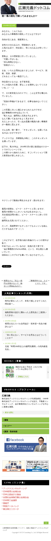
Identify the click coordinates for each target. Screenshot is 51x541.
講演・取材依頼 (10, 432)
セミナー (8, 426)
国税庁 (6, 503)
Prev (3, 372)
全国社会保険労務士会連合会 (16, 497)
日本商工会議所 (10, 500)
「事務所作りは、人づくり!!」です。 (38, 282)
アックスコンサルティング (15, 488)
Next (48, 372)
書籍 (6, 420)
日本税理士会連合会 (12, 491)
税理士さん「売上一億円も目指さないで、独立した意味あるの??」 (13, 283)
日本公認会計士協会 (12, 494)
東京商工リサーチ (11, 509)
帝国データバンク (11, 506)
